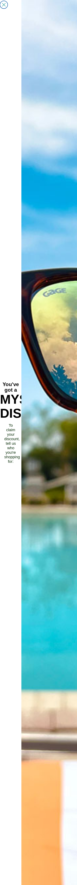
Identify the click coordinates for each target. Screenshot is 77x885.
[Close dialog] (4, 5)
